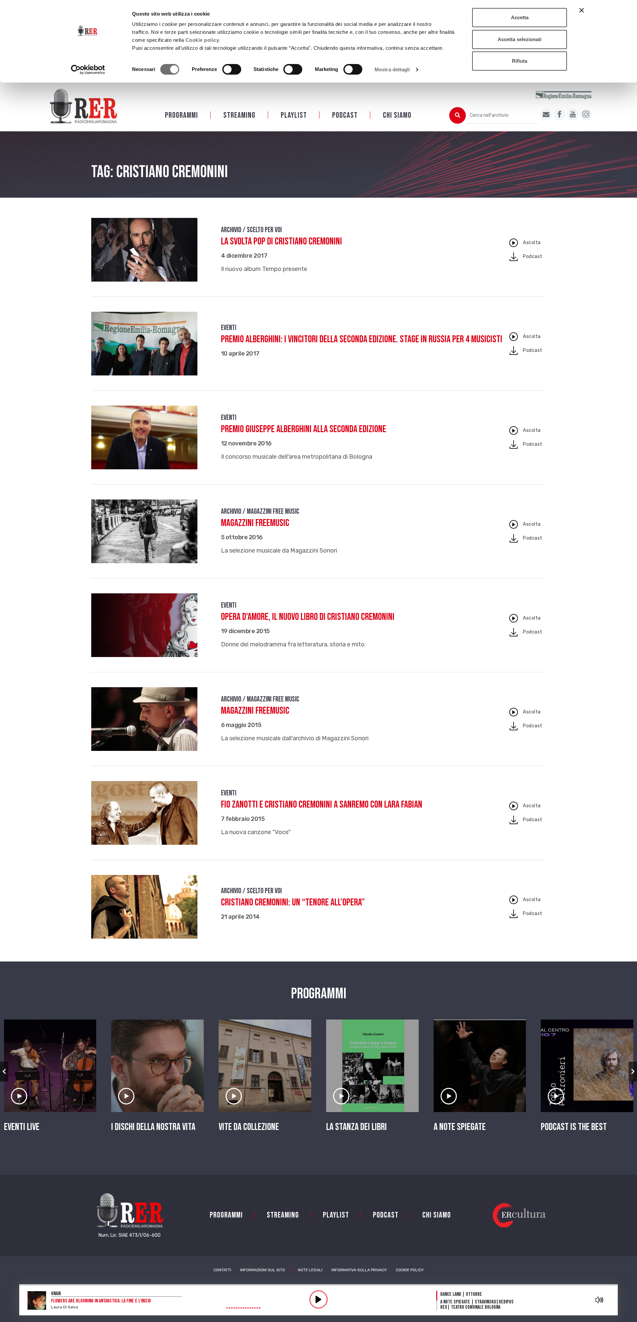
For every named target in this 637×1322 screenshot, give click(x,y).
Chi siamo (397, 115)
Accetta (520, 17)
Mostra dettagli (392, 69)
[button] (4, 1072)
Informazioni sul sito (262, 1270)
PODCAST (345, 115)
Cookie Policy (410, 1270)
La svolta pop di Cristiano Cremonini (281, 241)
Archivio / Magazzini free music (260, 511)
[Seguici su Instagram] (586, 115)
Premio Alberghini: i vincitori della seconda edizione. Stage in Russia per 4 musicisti (361, 339)
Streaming (239, 115)
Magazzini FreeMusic (255, 523)
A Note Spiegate (460, 1127)
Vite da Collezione (249, 1127)
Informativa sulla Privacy (359, 1270)
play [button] (318, 1299)
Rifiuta (519, 61)
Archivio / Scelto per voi (251, 230)
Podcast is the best (574, 1127)
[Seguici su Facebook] (559, 115)
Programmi (181, 115)
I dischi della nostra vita (153, 1127)
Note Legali (310, 1270)
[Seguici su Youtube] (573, 115)
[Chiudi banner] (581, 10)
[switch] (231, 69)
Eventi (228, 327)
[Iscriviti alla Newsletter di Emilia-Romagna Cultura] (546, 115)
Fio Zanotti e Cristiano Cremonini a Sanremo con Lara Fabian (321, 805)
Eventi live (21, 1127)
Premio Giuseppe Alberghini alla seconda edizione (303, 429)
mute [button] (599, 1299)
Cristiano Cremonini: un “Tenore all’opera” (293, 902)
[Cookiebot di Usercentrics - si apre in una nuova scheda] (88, 70)
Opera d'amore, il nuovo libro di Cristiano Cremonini (307, 617)
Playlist (294, 115)
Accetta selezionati (519, 39)
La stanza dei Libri (356, 1127)
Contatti (222, 1270)
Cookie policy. (202, 40)
